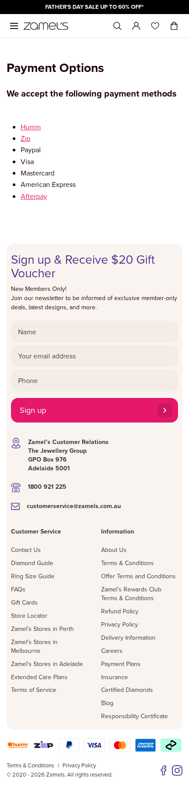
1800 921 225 (47, 486)
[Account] (136, 26)
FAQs (18, 589)
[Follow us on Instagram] (177, 770)
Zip (25, 138)
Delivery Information (128, 637)
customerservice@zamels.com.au (74, 505)
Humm (31, 127)
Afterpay (34, 196)
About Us (114, 549)
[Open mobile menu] (14, 25)
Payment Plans (121, 663)
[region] (94, 7)
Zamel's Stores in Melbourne (34, 646)
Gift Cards (24, 602)
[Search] (117, 26)
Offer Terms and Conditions (138, 576)
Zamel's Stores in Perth (42, 628)
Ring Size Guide (33, 576)
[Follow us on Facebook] (163, 770)
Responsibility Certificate (134, 716)
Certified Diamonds (127, 689)
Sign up (33, 410)
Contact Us (26, 549)
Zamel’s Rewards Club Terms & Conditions (131, 593)
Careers (112, 650)
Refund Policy (119, 611)
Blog (107, 702)
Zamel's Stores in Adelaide (47, 663)
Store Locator (29, 615)
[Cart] (174, 25)
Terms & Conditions (127, 563)
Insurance (114, 677)
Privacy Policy (119, 624)
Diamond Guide (32, 563)
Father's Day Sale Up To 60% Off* (94, 7)
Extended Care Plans (39, 677)
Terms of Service (33, 689)
